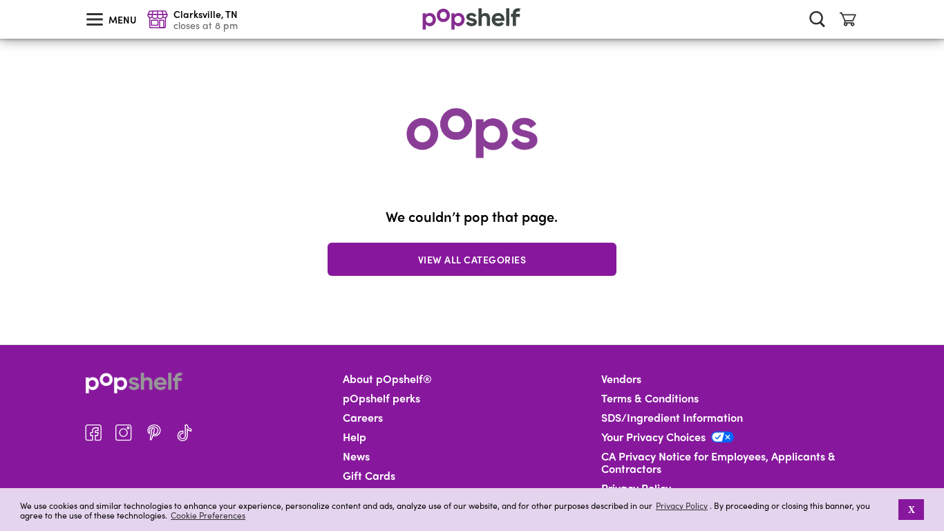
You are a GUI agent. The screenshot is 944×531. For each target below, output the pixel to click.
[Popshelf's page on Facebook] (93, 433)
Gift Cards (369, 475)
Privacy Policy (682, 506)
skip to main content (6, 0)
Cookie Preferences (208, 515)
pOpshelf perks (381, 398)
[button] (889, 509)
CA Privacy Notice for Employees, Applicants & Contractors (718, 462)
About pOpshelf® (387, 379)
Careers (363, 417)
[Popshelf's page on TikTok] (184, 433)
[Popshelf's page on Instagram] (123, 433)
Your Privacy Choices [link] (653, 437)
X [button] (911, 509)
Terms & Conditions (650, 398)
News (356, 456)
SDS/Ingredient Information (672, 417)
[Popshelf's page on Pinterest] (154, 433)
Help (354, 437)
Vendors (621, 379)
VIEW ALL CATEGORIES (472, 259)
